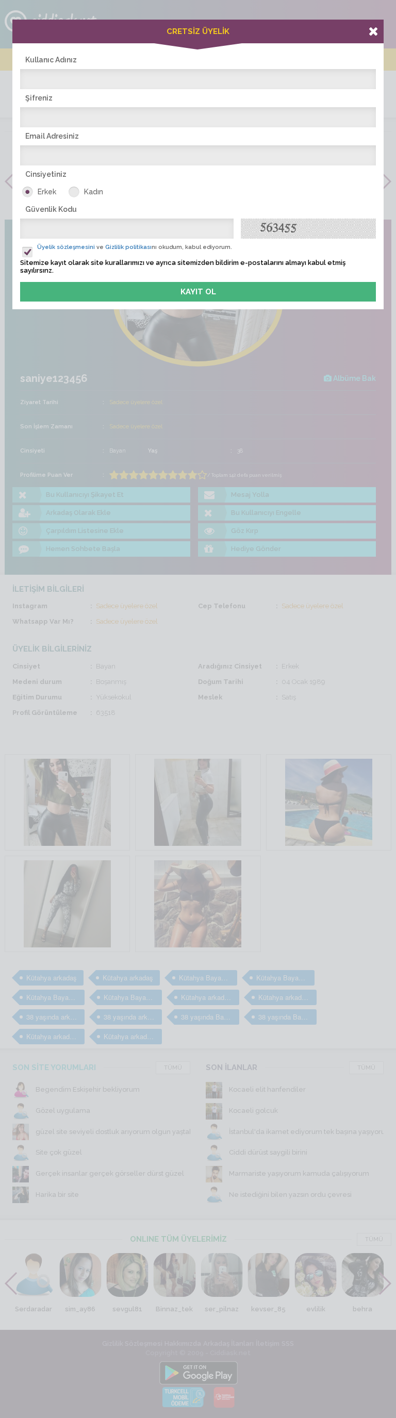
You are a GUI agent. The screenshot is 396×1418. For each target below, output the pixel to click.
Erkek (47, 192)
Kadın (93, 192)
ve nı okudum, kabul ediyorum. (134, 247)
